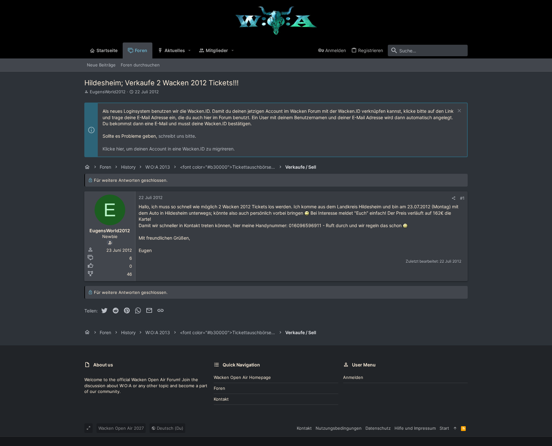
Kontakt (221, 399)
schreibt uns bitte (176, 136)
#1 (462, 198)
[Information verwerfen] (458, 111)
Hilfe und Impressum (415, 428)
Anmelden (353, 377)
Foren (219, 388)
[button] (190, 50)
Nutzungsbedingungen (339, 428)
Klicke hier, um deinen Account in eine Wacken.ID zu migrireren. (169, 148)
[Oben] (455, 428)
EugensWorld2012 (108, 91)
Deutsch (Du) (169, 428)
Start (444, 428)
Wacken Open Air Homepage (242, 377)
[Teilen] (453, 198)
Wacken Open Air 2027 (121, 428)
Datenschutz (378, 428)
